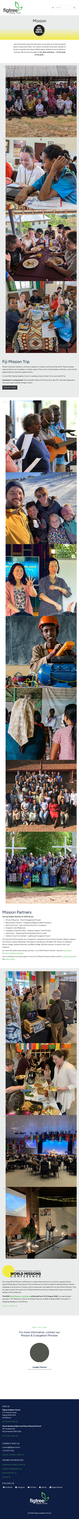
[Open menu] (53, 7)
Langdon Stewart (68, 956)
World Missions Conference (20, 1296)
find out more (10, 387)
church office (10, 959)
